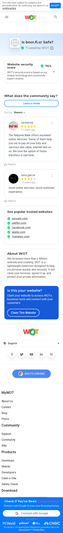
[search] (55, 17)
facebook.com (21, 227)
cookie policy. (9, 8)
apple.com (18, 232)
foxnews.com (21, 236)
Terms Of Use (24, 530)
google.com (20, 218)
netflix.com (19, 223)
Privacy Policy (38, 530)
